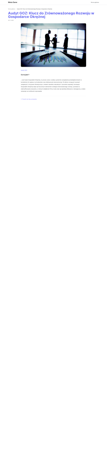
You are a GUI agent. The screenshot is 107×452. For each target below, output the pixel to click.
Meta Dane (12, 2)
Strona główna (95, 2)
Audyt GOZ (24, 70)
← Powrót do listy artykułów (29, 99)
